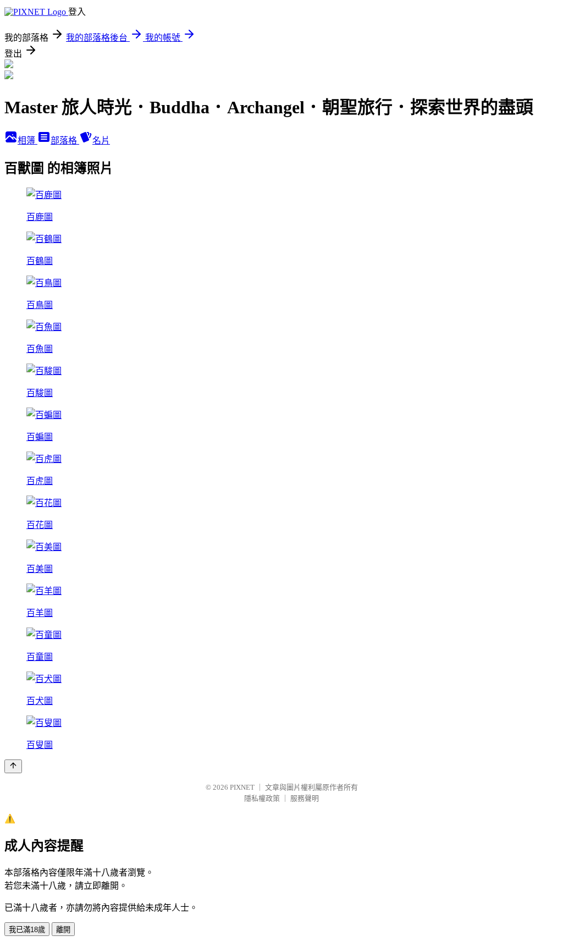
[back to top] (13, 766)
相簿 (27, 140)
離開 (63, 930)
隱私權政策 (262, 798)
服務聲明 (304, 798)
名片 (101, 140)
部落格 (65, 140)
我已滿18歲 (27, 930)
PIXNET (242, 787)
